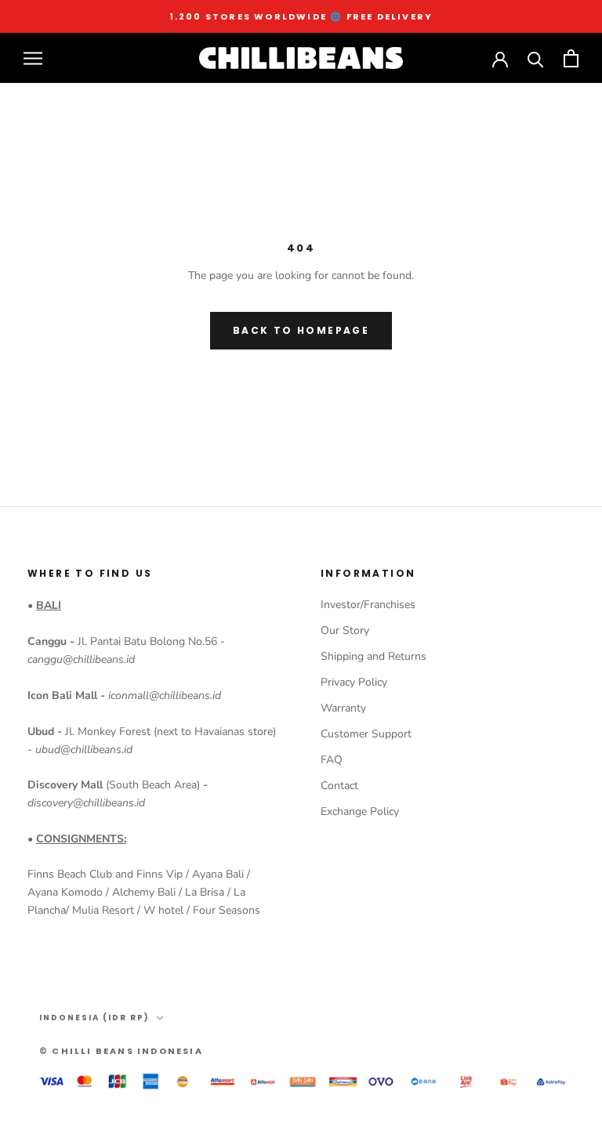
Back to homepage (301, 330)
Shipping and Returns (373, 656)
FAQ (332, 759)
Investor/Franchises (368, 604)
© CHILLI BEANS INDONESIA (121, 1051)
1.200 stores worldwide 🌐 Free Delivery (301, 16)
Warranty (343, 708)
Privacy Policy (354, 682)
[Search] (536, 58)
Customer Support (366, 733)
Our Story (345, 630)
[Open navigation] (33, 58)
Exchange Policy (360, 811)
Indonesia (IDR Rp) (94, 1017)
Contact (339, 785)
